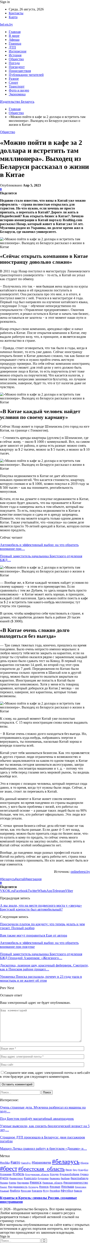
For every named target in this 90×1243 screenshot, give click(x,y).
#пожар (55, 1186)
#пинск (44, 1186)
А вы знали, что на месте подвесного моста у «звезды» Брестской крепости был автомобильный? (41, 907)
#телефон (55, 1190)
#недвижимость (18, 1186)
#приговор (80, 1187)
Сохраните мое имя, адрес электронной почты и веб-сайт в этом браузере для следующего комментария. (45, 1074)
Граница (15, 43)
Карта (13, 17)
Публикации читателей (26, 75)
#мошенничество (75, 1182)
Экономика (17, 94)
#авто (15, 1162)
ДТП (12, 47)
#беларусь (7, 879)
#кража (4, 1182)
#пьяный (4, 1190)
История (15, 55)
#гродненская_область (37, 1174)
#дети (4, 1178)
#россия (26, 1190)
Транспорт (16, 86)
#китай (20, 879)
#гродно (54, 1174)
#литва (12, 1182)
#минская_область (52, 1182)
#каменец (55, 1178)
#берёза (84, 1162)
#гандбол (83, 1170)
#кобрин (65, 1178)
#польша (67, 1186)
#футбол (67, 1190)
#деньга (84, 1174)
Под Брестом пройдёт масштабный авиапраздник (37, 1118)
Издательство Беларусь (17, 101)
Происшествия (20, 71)
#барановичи (41, 1162)
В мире (14, 36)
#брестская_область (41, 1169)
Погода (14, 63)
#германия (6, 1174)
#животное (16, 1178)
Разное (14, 78)
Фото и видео (19, 90)
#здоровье (43, 1178)
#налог (3, 1187)
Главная (15, 32)
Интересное (17, 51)
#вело (69, 1169)
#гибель (18, 1174)
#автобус (26, 1162)
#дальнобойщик (69, 1174)
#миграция (33, 879)
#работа (15, 1190)
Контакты (16, 13)
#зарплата (30, 1178)
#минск (36, 1182)
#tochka (5, 1162)
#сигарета (37, 1190)
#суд (46, 1190)
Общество (16, 59)
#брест (8, 1168)
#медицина (23, 1182)
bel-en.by (6, 24)
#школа (78, 1190)
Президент (17, 67)
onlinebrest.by (80, 871)
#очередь (33, 1187)
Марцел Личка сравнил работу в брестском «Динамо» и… (43, 1148)
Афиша (14, 39)
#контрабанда (79, 1178)
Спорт (13, 82)
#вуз (75, 1170)
